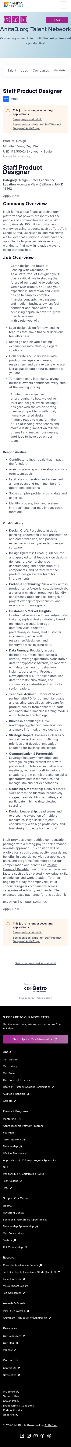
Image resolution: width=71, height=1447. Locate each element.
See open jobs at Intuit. (27, 119)
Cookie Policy (11, 1401)
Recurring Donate (13, 1212)
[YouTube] (35, 1435)
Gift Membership (13, 1247)
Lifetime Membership (15, 1153)
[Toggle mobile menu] (63, 4)
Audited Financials (14, 1094)
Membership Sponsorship (18, 1226)
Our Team (9, 1073)
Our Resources (12, 1336)
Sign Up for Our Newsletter (33, 1039)
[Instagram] (7, 19)
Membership (10, 1146)
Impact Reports (12, 1279)
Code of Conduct (13, 1410)
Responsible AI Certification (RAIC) (23, 1174)
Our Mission (10, 1059)
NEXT (6, 1167)
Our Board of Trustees (16, 1080)
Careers (7, 1101)
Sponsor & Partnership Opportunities (25, 1219)
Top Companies (12, 1293)
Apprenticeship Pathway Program (23, 1126)
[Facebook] (15, 19)
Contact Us (9, 1368)
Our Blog (8, 1343)
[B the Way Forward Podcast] (49, 1435)
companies (41, 70)
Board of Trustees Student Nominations (26, 1087)
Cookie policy (44, 997)
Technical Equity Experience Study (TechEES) (29, 1272)
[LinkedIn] (24, 19)
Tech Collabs (10, 1181)
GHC (6, 1187)
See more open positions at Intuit (35, 963)
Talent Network (12, 1139)
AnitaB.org (51, 1425)
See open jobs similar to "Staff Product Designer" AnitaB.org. (37, 126)
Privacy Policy (11, 1392)
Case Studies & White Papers (20, 1265)
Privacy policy (26, 997)
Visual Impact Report (15, 1286)
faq (57, 20)
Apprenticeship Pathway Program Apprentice (30, 1160)
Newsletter (9, 1375)
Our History (10, 1066)
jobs (24, 70)
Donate (7, 1206)
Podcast (7, 1350)
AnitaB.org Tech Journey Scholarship (25, 1318)
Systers (7, 1240)
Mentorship (10, 1119)
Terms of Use (11, 1396)
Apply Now (11, 196)
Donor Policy (10, 1415)
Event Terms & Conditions (18, 1405)
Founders (9, 1132)
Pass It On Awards (14, 1311)
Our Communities (13, 1233)
